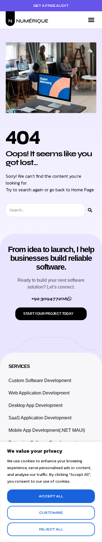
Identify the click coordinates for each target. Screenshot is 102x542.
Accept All (51, 496)
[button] (91, 20)
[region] (51, 492)
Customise (51, 513)
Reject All (51, 529)
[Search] (90, 210)
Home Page (82, 189)
